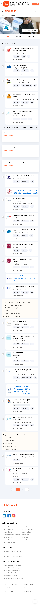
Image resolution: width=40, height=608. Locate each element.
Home (5, 16)
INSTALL (35, 4)
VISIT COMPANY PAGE (30, 30)
